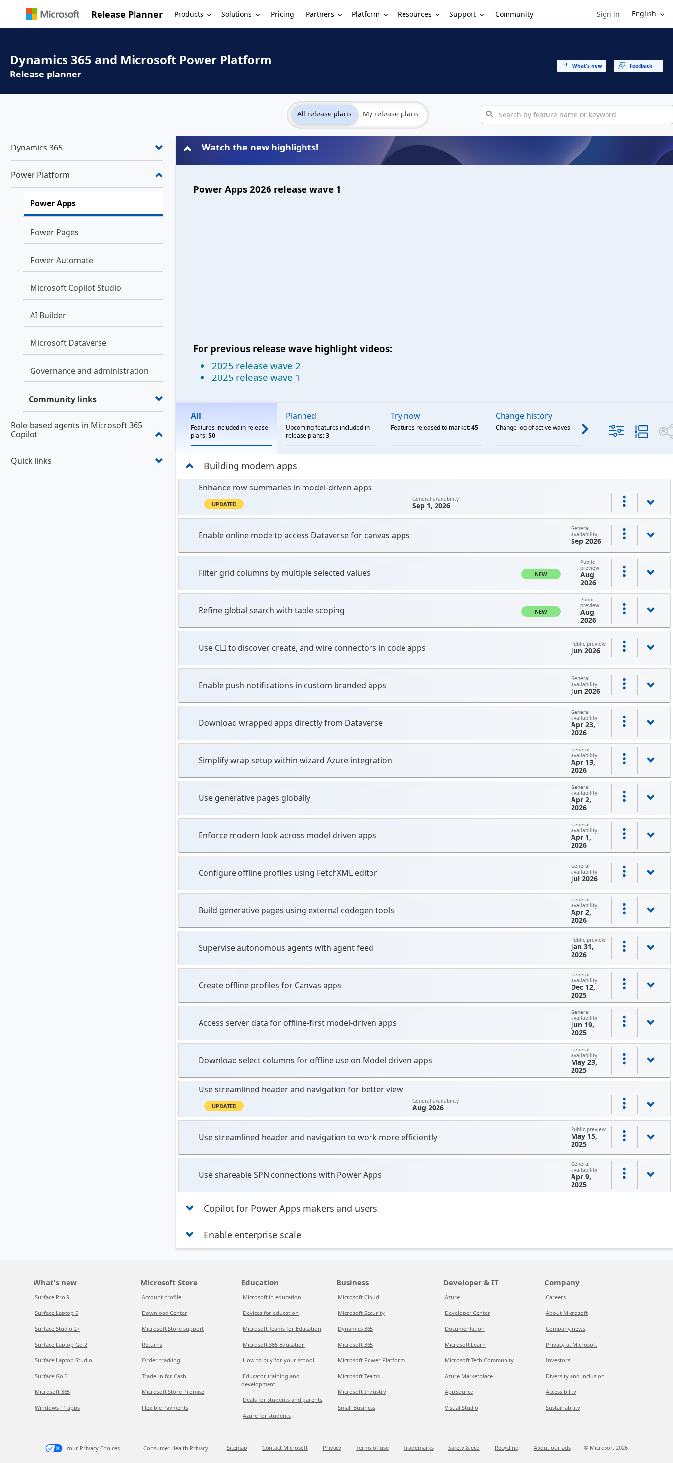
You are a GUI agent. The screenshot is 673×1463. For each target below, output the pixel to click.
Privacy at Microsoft (571, 1344)
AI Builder (48, 315)
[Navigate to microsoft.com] (52, 14)
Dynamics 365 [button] (37, 147)
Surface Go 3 (51, 1376)
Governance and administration (89, 370)
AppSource (459, 1391)
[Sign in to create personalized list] (624, 502)
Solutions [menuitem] (236, 14)
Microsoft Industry (362, 1391)
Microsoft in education (272, 1297)
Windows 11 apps (57, 1407)
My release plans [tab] (391, 113)
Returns (152, 1344)
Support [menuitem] (462, 14)
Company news (565, 1328)
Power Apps (53, 203)
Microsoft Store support (173, 1328)
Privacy (332, 1447)
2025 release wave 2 (256, 365)
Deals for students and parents (282, 1399)
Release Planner (127, 14)
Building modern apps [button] (250, 466)
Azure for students (267, 1415)
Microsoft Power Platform (371, 1360)
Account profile (161, 1297)
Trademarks (419, 1447)
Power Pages (54, 232)
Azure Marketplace (469, 1376)
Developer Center (467, 1312)
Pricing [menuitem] (282, 14)
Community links (63, 399)
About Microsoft (567, 1312)
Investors (558, 1360)
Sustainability (563, 1407)
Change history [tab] (524, 416)
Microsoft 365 (52, 1391)
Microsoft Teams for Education (282, 1328)
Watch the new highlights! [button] (260, 147)
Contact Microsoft (285, 1447)
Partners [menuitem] (320, 14)
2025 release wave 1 (256, 377)
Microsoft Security (361, 1312)
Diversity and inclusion (575, 1376)
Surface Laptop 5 (56, 1312)
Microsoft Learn (465, 1344)
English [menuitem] (644, 13)
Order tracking (161, 1360)
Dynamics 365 (355, 1328)
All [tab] (196, 416)
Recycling (507, 1447)
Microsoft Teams (359, 1376)
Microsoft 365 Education (274, 1344)
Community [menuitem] (514, 14)
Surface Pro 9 (52, 1297)
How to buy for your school (278, 1360)
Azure (452, 1297)
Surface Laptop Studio (63, 1360)
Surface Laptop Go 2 (61, 1344)
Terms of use (372, 1447)
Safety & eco (464, 1447)
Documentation (465, 1328)
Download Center (164, 1312)
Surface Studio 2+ (57, 1328)
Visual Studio (461, 1407)
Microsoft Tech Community (479, 1360)
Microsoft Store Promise (173, 1391)
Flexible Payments (165, 1407)
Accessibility (561, 1391)
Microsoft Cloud (358, 1297)
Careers (556, 1297)
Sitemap (237, 1447)
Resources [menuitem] (415, 14)
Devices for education (271, 1312)
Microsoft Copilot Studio (75, 287)
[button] (608, 14)
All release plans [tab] (324, 113)
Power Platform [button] (40, 174)
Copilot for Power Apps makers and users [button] (290, 1208)
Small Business (356, 1407)
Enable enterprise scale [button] (252, 1234)
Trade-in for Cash (164, 1376)
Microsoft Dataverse (68, 343)
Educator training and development (270, 1380)
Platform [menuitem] (366, 14)
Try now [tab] (405, 416)
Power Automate (61, 260)
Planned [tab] (301, 416)
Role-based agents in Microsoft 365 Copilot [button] (76, 430)
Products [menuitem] (188, 14)
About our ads (552, 1447)
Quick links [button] (31, 460)
